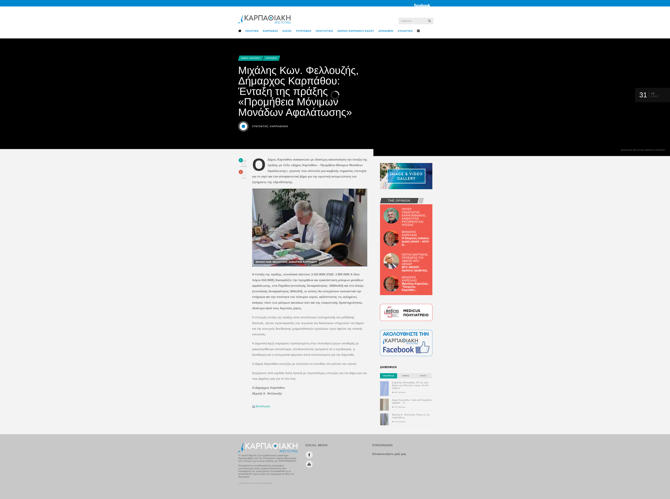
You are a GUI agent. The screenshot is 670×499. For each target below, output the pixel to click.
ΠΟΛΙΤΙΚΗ (252, 31)
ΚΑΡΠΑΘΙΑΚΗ (279, 126)
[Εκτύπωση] (253, 406)
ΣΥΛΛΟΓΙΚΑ (405, 31)
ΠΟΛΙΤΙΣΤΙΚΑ (324, 31)
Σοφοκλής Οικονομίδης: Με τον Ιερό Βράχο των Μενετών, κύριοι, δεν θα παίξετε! (410, 385)
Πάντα (423, 376)
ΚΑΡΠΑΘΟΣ (270, 31)
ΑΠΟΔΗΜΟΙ (385, 31)
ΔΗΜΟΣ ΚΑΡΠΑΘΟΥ (250, 58)
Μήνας (405, 376)
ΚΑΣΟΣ (287, 31)
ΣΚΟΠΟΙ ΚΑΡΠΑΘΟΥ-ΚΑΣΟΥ (355, 31)
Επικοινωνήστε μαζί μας (389, 454)
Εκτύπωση (263, 406)
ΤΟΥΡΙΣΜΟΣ (303, 31)
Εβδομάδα (388, 376)
